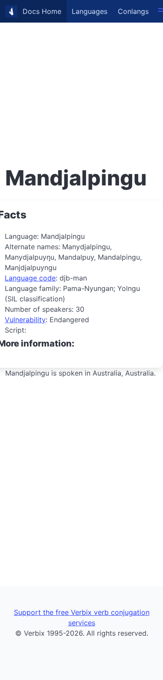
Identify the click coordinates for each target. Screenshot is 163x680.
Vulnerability (25, 319)
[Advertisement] (81, 81)
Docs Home (42, 11)
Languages (89, 11)
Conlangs (133, 11)
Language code (30, 278)
